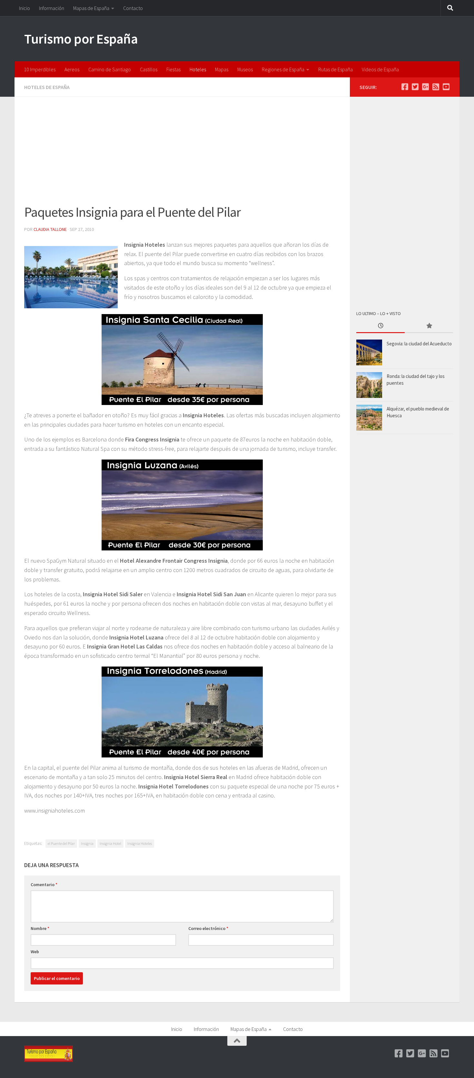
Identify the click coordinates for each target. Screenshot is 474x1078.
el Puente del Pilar (61, 843)
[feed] (435, 87)
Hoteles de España (47, 87)
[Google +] (425, 87)
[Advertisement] (182, 154)
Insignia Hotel (110, 843)
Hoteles (198, 69)
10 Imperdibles (39, 69)
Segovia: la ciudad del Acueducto (419, 344)
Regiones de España (283, 69)
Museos (245, 69)
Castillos (148, 69)
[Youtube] (446, 87)
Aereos (71, 69)
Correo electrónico (208, 928)
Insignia (87, 843)
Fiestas (173, 69)
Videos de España (380, 69)
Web (35, 951)
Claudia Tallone (50, 229)
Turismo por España (81, 38)
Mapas (221, 69)
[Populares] (429, 326)
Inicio (24, 8)
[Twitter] (415, 87)
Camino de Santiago (109, 69)
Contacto (133, 8)
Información (51, 8)
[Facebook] (405, 87)
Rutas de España (335, 69)
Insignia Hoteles (139, 843)
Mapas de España (91, 8)
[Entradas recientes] (380, 326)
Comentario (44, 884)
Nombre (40, 928)
